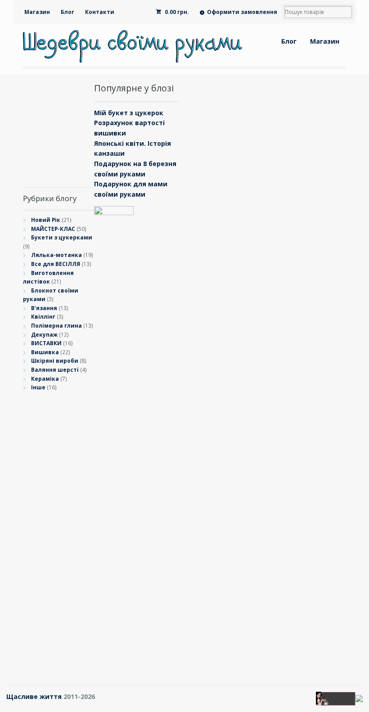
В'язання (44, 308)
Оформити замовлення (242, 12)
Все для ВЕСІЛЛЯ (55, 264)
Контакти (99, 12)
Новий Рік (45, 220)
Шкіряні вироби (54, 361)
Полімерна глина (56, 325)
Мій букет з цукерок (128, 112)
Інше (38, 387)
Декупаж (44, 334)
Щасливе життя (34, 696)
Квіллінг (43, 316)
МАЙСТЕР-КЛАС (53, 229)
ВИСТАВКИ (46, 343)
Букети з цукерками (61, 237)
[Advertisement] (59, 532)
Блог (67, 12)
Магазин (37, 12)
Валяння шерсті (55, 370)
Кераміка (45, 379)
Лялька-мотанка (56, 255)
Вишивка (45, 352)
